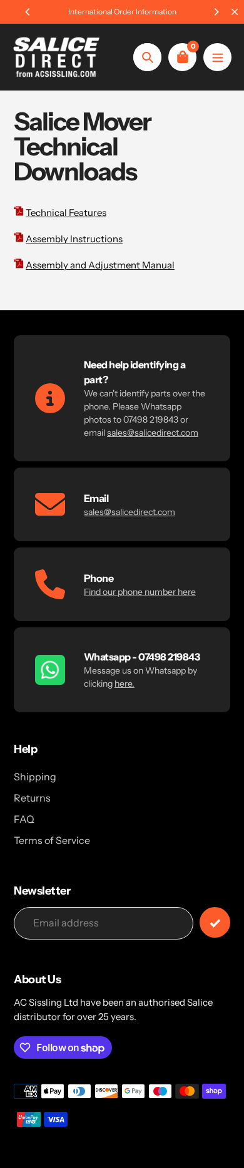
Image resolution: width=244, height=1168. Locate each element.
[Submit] (215, 922)
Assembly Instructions (74, 239)
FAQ (24, 819)
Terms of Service (52, 840)
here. (124, 683)
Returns (32, 798)
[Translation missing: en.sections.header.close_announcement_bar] (234, 12)
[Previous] (28, 12)
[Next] (216, 12)
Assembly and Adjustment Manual (100, 265)
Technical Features (66, 212)
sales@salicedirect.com (152, 432)
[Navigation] (217, 57)
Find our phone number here (140, 591)
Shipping (35, 776)
